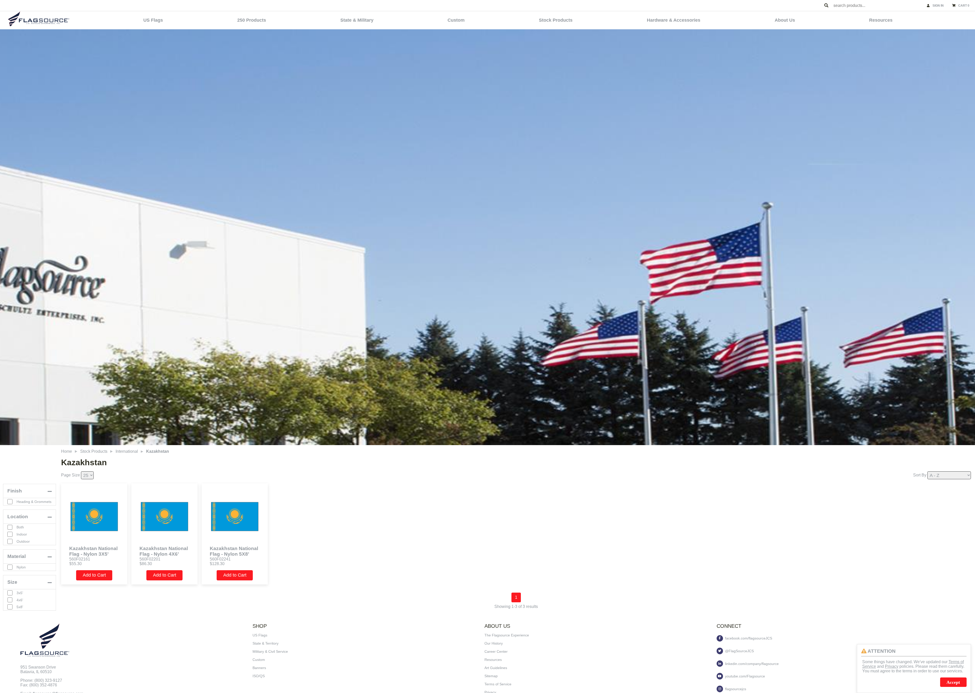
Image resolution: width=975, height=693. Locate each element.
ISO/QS (259, 676)
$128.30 (217, 564)
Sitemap (491, 676)
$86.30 (146, 564)
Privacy (891, 666)
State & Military (356, 20)
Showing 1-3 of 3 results (516, 606)
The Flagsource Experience (506, 635)
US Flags (153, 20)
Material (16, 556)
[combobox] (877, 5)
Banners (259, 668)
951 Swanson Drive (38, 667)
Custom (456, 20)
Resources (881, 20)
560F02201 (150, 559)
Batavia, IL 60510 (36, 672)
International (127, 451)
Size (12, 582)
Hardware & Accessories (673, 20)
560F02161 (79, 559)
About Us (785, 20)
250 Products (251, 20)
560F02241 (220, 559)
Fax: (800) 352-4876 (38, 685)
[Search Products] (826, 5)
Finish (14, 491)
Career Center (496, 651)
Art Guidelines (495, 668)
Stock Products (556, 20)
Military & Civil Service (270, 651)
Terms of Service (497, 684)
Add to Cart (94, 575)
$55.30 (75, 564)
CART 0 (963, 5)
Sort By (919, 475)
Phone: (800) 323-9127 (41, 680)
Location (17, 516)
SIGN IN (938, 5)
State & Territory (265, 643)
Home (66, 451)
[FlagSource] (38, 18)
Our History (493, 643)
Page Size (70, 475)
